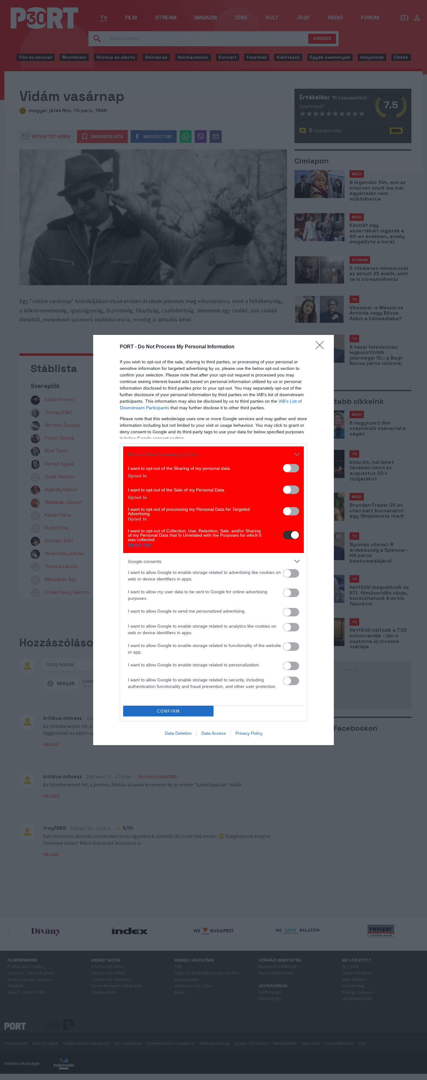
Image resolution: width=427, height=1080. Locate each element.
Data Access (213, 733)
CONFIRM (168, 711)
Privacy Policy (249, 733)
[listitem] (213, 454)
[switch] (291, 468)
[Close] (322, 347)
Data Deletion (178, 733)
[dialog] (213, 540)
